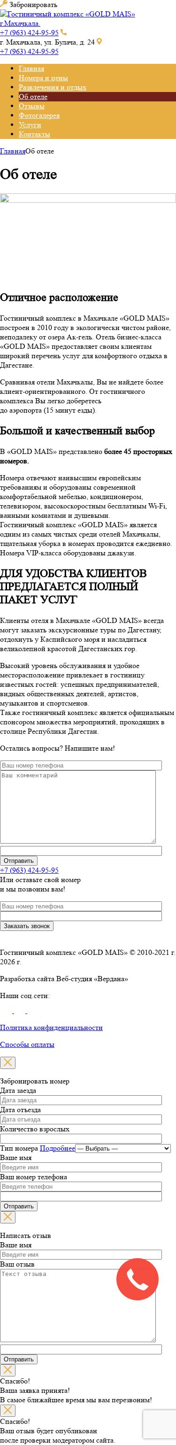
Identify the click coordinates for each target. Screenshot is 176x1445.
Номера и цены (43, 77)
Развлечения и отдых (52, 87)
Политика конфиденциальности (51, 1027)
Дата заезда (18, 1090)
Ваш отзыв (17, 1264)
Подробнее (57, 1148)
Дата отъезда (20, 1109)
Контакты (34, 134)
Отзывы (32, 105)
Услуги (30, 124)
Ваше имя (15, 1157)
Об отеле (33, 96)
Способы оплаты (27, 1044)
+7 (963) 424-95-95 (29, 32)
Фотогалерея (39, 115)
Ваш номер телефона (33, 1176)
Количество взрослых (34, 1128)
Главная (31, 68)
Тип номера (37, 1148)
